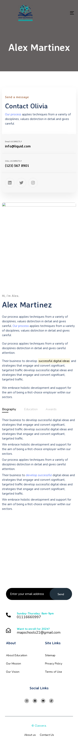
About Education (16, 655)
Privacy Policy (53, 663)
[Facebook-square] (35, 701)
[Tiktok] (51, 701)
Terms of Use (53, 672)
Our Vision (12, 672)
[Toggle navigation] (62, 13)
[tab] (9, 409)
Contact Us (47, 735)
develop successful (39, 475)
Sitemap (50, 655)
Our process (21, 326)
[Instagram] (26, 701)
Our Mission (13, 663)
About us (30, 735)
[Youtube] (43, 701)
